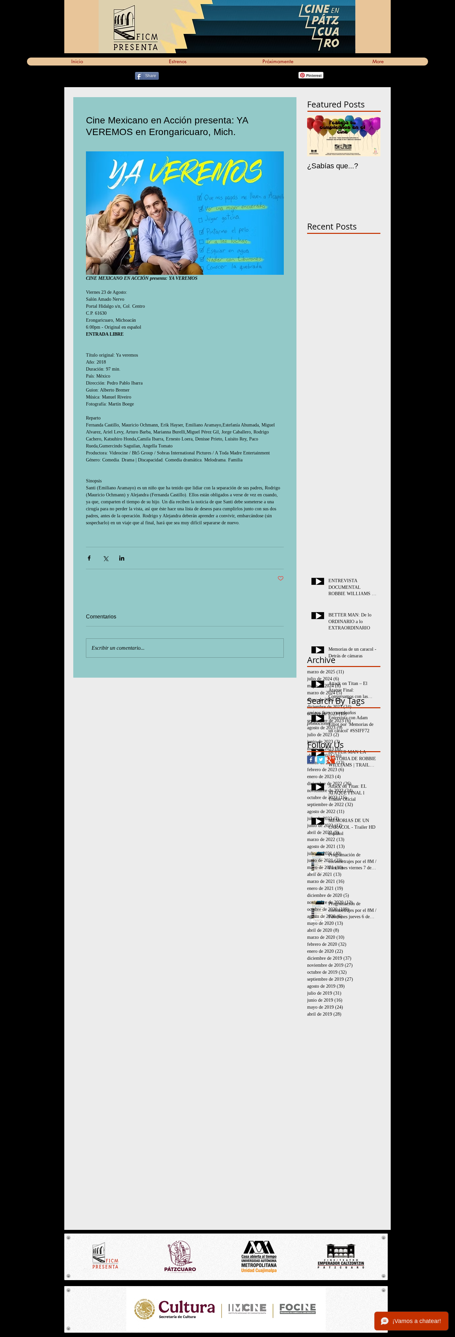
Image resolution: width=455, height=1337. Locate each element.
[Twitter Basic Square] (321, 759)
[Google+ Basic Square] (331, 759)
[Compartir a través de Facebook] (89, 558)
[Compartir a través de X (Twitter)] (105, 558)
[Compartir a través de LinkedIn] (122, 558)
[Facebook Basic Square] (311, 759)
